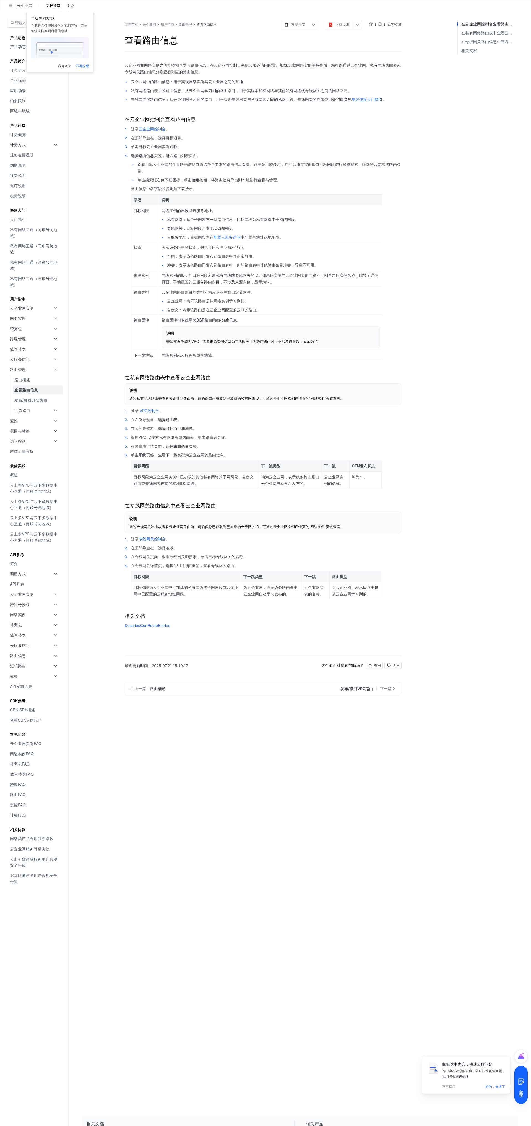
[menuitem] (35, 80)
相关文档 (469, 50)
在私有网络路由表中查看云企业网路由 (489, 32)
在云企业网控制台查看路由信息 (489, 24)
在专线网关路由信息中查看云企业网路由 (489, 41)
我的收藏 (394, 24)
